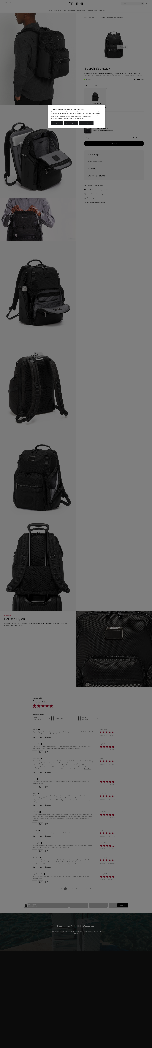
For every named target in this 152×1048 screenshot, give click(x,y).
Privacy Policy (68, 118)
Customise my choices (86, 123)
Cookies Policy (80, 118)
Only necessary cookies (71, 123)
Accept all (56, 123)
